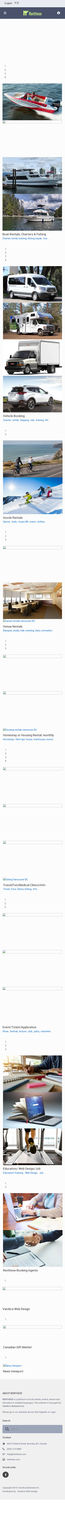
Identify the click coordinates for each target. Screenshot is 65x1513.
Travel (6, 889)
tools (14, 521)
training (22, 238)
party (36, 1031)
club (30, 1031)
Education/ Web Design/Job (21, 1168)
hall (22, 630)
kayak (39, 238)
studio (16, 630)
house (29, 739)
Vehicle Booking (14, 416)
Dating (28, 889)
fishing (31, 238)
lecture (22, 1031)
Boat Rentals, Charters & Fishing (24, 234)
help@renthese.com (16, 1454)
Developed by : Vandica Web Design (20, 1491)
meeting (29, 630)
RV (46, 420)
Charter (6, 238)
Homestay (8, 739)
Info (35, 889)
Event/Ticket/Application (19, 1027)
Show (5, 1031)
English (8, 3)
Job (41, 1173)
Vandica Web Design (16, 1309)
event (33, 521)
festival (14, 1031)
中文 (16, 2)
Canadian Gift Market (17, 1347)
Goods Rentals (13, 517)
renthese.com (13, 1459)
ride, (32, 420)
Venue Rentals (12, 626)
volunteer (46, 1031)
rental (14, 238)
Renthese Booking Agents (20, 1270)
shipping (24, 420)
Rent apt (20, 739)
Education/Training (13, 1173)
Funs (13, 889)
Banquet (7, 630)
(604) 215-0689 (14, 1449)
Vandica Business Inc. (13, 1406)
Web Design (31, 1173)
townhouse (39, 739)
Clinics (20, 889)
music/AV (23, 521)
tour (45, 238)
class (37, 630)
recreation (46, 630)
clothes (41, 521)
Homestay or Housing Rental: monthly (28, 735)
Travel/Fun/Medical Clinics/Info (24, 885)
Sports (6, 521)
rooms (49, 739)
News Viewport (13, 1371)
